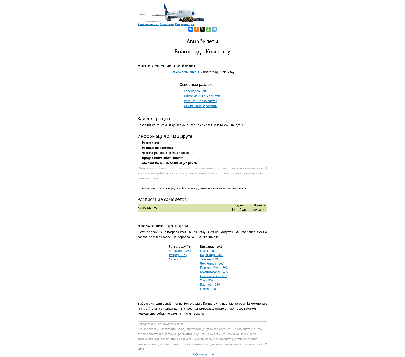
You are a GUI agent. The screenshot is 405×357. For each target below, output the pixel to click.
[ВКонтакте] (190, 29)
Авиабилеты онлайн (185, 72)
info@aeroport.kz (202, 354)
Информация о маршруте (202, 96)
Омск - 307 (208, 251)
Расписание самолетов (200, 101)
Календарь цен (195, 91)
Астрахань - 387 (180, 251)
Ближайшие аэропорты (200, 106)
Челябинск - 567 (212, 263)
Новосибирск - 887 (213, 276)
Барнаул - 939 (210, 284)
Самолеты (167, 24)
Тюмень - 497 (210, 259)
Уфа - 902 (206, 280)
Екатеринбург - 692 (214, 268)
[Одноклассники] (196, 29)
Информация (184, 24)
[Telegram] (214, 29)
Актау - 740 (176, 259)
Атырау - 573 (178, 255)
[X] (202, 29)
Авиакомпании (148, 24)
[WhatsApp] (208, 29)
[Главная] (171, 11)
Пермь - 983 (208, 289)
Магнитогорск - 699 (214, 272)
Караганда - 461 (211, 255)
